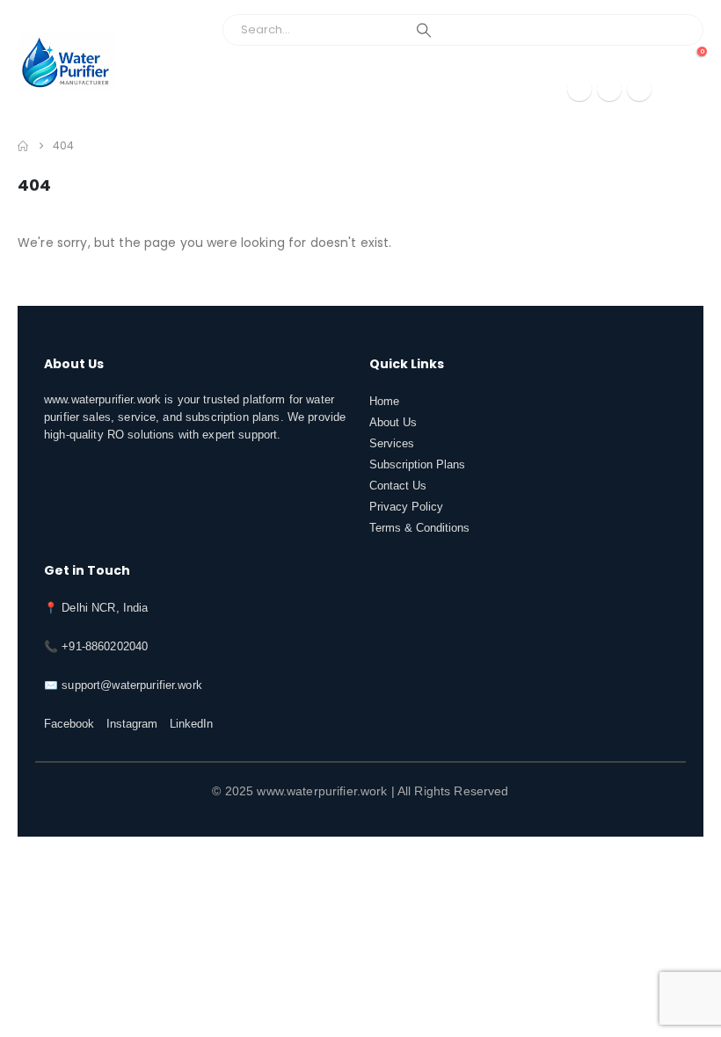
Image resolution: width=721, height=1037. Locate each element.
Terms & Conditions (419, 528)
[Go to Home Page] (23, 145)
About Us (393, 423)
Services (391, 444)
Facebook (69, 724)
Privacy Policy (406, 507)
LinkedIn (191, 724)
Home (384, 401)
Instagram (131, 724)
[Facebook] (579, 88)
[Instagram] (639, 88)
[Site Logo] (66, 62)
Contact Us (397, 486)
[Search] (423, 30)
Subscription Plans (417, 465)
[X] (609, 88)
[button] (684, 89)
